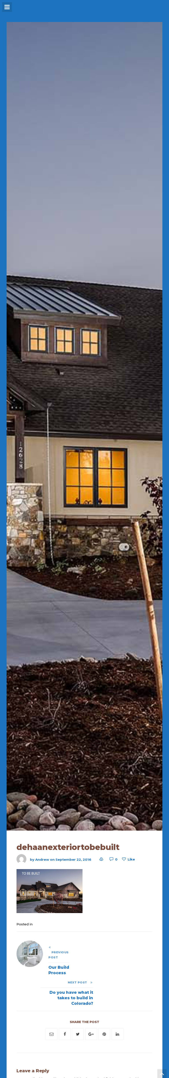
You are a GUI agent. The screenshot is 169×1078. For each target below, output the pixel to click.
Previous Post (58, 955)
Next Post (79, 982)
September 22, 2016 (73, 859)
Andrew (42, 859)
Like (131, 859)
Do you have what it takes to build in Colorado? (71, 998)
